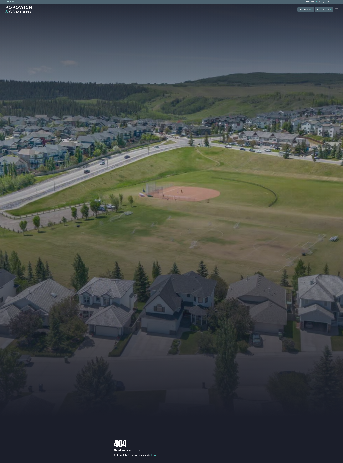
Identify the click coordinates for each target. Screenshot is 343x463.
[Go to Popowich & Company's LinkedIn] (8, 2)
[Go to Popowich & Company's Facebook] (5, 2)
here (153, 455)
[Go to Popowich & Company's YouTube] (10, 2)
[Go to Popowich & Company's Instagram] (13, 2)
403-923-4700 (309, 2)
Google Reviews (305, 9)
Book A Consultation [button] (323, 9)
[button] (336, 9)
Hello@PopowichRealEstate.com (327, 2)
